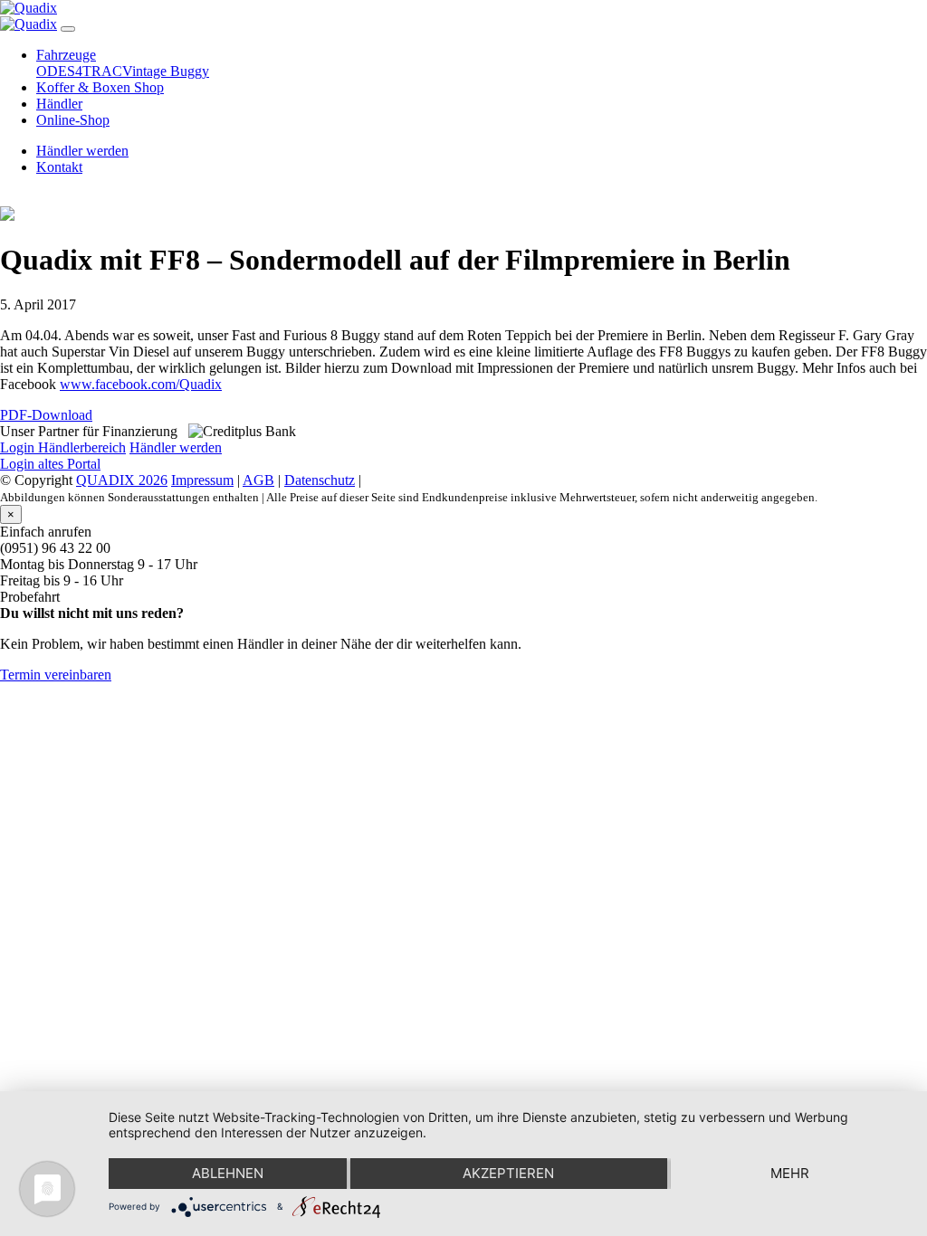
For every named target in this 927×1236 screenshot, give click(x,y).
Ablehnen (227, 1173)
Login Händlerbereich (63, 447)
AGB (258, 480)
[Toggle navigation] (68, 29)
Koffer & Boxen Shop (100, 87)
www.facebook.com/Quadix (141, 384)
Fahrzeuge (66, 54)
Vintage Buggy (165, 71)
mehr (789, 1173)
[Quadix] (28, 7)
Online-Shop (73, 120)
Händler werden (82, 150)
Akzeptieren (508, 1173)
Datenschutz (319, 480)
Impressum (202, 480)
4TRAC (98, 71)
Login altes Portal (50, 463)
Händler (59, 103)
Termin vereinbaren (55, 674)
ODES (55, 71)
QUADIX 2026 (121, 480)
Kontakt (59, 167)
